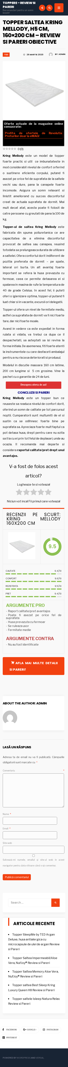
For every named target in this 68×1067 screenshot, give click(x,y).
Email (7, 828)
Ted (6, 54)
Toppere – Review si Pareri (19, 5)
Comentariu (33, 770)
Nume (7, 814)
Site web (7, 843)
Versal (40, 1058)
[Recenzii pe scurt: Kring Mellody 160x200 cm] (21, 546)
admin (62, 54)
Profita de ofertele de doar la (33, 134)
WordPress (24, 1058)
